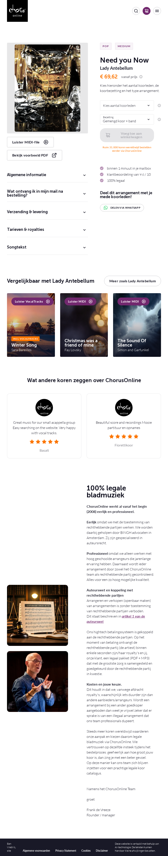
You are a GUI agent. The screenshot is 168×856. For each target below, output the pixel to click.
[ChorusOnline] (17, 11)
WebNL (11, 847)
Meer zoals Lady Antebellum (132, 281)
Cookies (86, 850)
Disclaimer (102, 850)
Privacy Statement (65, 850)
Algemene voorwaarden (36, 850)
